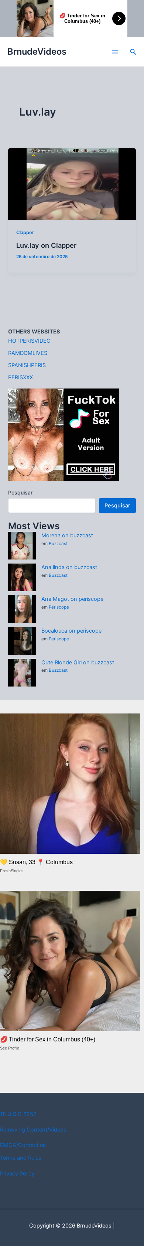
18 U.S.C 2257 (18, 1114)
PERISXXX (20, 377)
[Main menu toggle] (115, 52)
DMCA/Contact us (23, 1145)
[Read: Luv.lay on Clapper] (72, 183)
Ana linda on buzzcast (69, 567)
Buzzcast (58, 543)
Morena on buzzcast (67, 535)
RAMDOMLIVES (27, 353)
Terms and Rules (20, 1157)
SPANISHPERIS (27, 365)
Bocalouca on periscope (71, 630)
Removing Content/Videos (33, 1129)
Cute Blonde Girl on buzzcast (77, 662)
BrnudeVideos (36, 51)
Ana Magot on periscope (72, 599)
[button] (133, 52)
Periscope (59, 607)
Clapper (25, 232)
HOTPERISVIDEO (29, 341)
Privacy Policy (17, 1173)
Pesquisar (20, 492)
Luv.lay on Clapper (46, 245)
